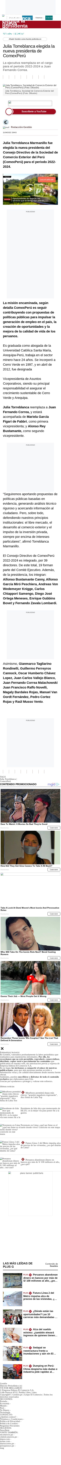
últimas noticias (7, 1086)
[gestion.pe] (18, 25)
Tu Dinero (4, 1410)
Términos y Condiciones (11, 1419)
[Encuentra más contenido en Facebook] (12, 77)
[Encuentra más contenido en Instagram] (41, 77)
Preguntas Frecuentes (9, 1426)
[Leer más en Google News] (6, 77)
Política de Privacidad (10, 1421)
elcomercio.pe (6, 1434)
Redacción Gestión (21, 127)
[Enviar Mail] (6, 127)
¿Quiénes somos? (8, 1417)
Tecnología (5, 1412)
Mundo (3, 1406)
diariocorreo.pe (7, 1443)
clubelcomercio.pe (8, 1437)
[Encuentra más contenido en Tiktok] (35, 77)
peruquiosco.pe (7, 1446)
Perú (2, 1408)
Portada (3, 1401)
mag (2, 1448)
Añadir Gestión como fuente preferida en (25, 39)
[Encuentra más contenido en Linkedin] (24, 77)
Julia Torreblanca (8, 779)
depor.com (5, 1439)
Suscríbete (48, 25)
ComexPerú (5, 781)
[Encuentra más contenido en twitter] (18, 77)
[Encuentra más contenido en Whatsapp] (29, 77)
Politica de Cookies (9, 1423)
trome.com (5, 1441)
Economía (4, 1403)
